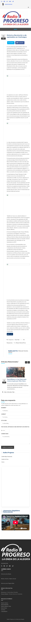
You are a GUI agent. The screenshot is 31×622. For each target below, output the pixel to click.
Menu (15, 29)
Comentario (4, 433)
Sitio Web (4, 420)
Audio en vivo (5, 459)
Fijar (18, 339)
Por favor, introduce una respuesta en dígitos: (15, 426)
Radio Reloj (4, 608)
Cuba (16, 339)
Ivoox (3, 462)
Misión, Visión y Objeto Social (8, 578)
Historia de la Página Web (7, 583)
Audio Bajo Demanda (7, 456)
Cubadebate (4, 611)
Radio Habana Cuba (6, 606)
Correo (3, 414)
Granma (3, 609)
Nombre (3, 407)
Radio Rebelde (4, 604)
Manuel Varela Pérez (21, 342)
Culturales (9, 392)
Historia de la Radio (6, 574)
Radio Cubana (4, 603)
